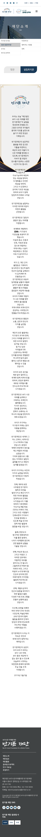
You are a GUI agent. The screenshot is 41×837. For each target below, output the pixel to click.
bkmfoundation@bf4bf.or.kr (19, 790)
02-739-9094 (11, 787)
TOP (32, 833)
